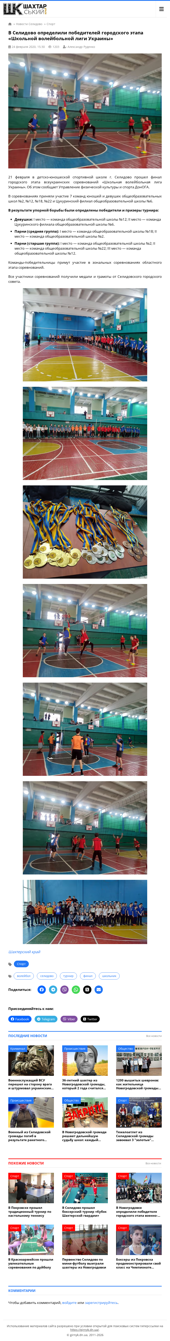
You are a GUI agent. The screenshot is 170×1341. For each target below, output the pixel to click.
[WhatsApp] (76, 989)
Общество (125, 1049)
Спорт (21, 964)
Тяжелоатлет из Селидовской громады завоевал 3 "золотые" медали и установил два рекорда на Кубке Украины (138, 1136)
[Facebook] (42, 989)
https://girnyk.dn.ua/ (84, 1330)
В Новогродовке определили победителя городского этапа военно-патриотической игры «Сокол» (137, 1212)
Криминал (17, 1049)
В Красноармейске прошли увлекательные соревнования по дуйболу (30, 1263)
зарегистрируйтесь (101, 1302)
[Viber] (64, 989)
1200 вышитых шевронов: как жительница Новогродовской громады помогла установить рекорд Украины (137, 1084)
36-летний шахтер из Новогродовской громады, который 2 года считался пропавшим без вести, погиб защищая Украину (83, 1084)
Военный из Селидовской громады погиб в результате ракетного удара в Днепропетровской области (30, 1136)
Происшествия (74, 1049)
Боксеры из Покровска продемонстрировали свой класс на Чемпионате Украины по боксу (138, 1263)
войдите (69, 1302)
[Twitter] (87, 989)
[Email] (99, 989)
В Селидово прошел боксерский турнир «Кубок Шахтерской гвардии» (84, 1212)
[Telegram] (53, 989)
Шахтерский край (24, 951)
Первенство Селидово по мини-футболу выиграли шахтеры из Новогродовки (84, 1263)
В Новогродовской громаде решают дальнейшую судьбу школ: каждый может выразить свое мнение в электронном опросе (84, 1136)
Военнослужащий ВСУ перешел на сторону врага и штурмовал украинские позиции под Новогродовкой (30, 1084)
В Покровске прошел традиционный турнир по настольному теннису (29, 1212)
